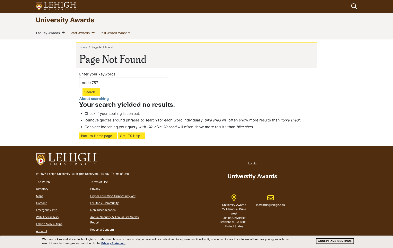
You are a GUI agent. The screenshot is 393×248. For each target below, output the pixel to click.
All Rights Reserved (85, 174)
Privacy (104, 174)
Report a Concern (102, 229)
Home (83, 47)
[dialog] (196, 242)
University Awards (65, 19)
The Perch (43, 182)
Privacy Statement (113, 243)
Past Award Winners (115, 32)
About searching (94, 98)
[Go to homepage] (88, 159)
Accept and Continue (335, 241)
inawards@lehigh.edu (270, 200)
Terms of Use (120, 174)
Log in (252, 163)
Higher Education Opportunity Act (113, 196)
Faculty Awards (48, 32)
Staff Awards (80, 32)
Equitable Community (104, 203)
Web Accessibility (47, 217)
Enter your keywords (97, 74)
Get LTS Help (130, 136)
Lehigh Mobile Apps (49, 224)
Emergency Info (46, 210)
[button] (353, 6)
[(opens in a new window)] (56, 6)
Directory (42, 189)
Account (41, 231)
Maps (39, 196)
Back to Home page (96, 136)
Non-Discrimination (103, 210)
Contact (41, 203)
